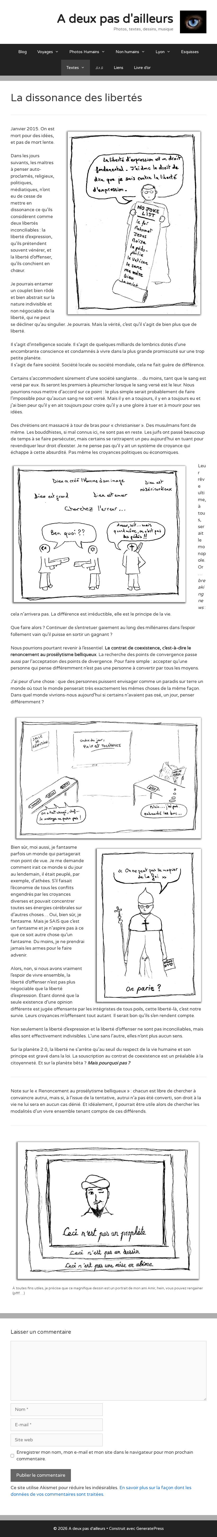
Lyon (160, 51)
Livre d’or (142, 67)
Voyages (45, 51)
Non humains (127, 51)
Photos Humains (84, 51)
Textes (72, 67)
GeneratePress (150, 1528)
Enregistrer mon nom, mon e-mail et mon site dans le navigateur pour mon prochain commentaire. (104, 1456)
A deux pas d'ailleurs (115, 19)
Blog (22, 51)
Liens (118, 67)
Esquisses (190, 51)
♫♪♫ (99, 67)
